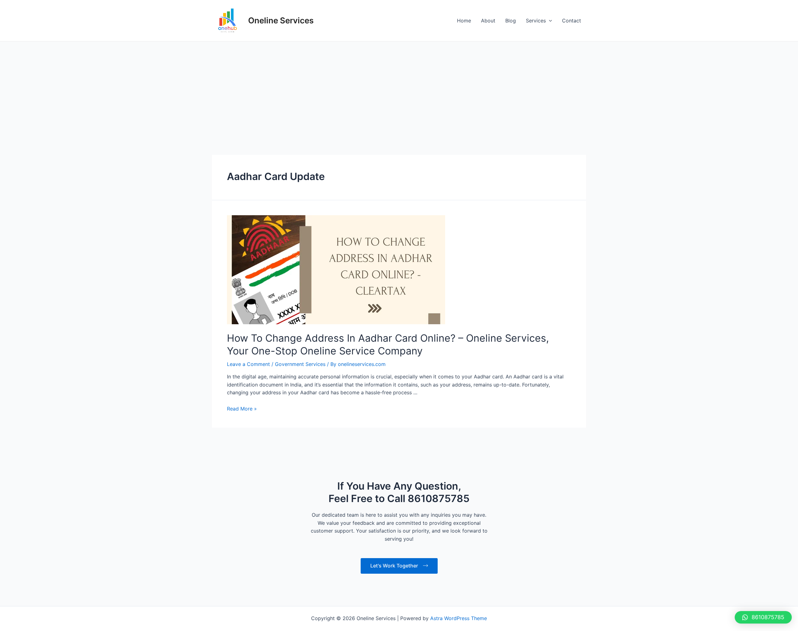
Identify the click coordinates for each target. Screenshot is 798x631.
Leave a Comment (248, 364)
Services (536, 20)
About (488, 20)
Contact (571, 20)
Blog (510, 20)
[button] (763, 617)
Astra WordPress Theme (458, 618)
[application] (549, 20)
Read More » (242, 409)
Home (464, 20)
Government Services (300, 364)
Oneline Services (281, 20)
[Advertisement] (399, 88)
